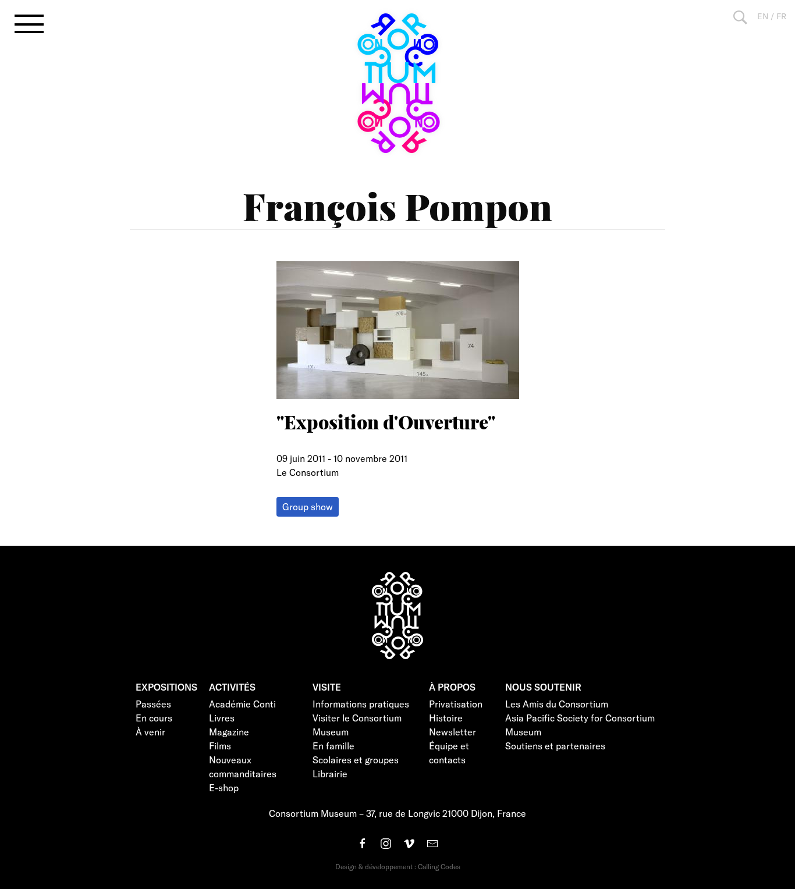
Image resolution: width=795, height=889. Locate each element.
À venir (150, 731)
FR (781, 16)
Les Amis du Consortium (556, 703)
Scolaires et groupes (356, 759)
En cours (154, 717)
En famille (333, 745)
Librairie (330, 773)
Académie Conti (242, 703)
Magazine (229, 731)
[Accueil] (397, 83)
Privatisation (455, 703)
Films (220, 745)
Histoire (446, 717)
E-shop (224, 787)
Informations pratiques (361, 703)
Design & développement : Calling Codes (397, 866)
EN (762, 16)
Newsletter (452, 731)
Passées (153, 703)
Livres (222, 717)
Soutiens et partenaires (555, 745)
